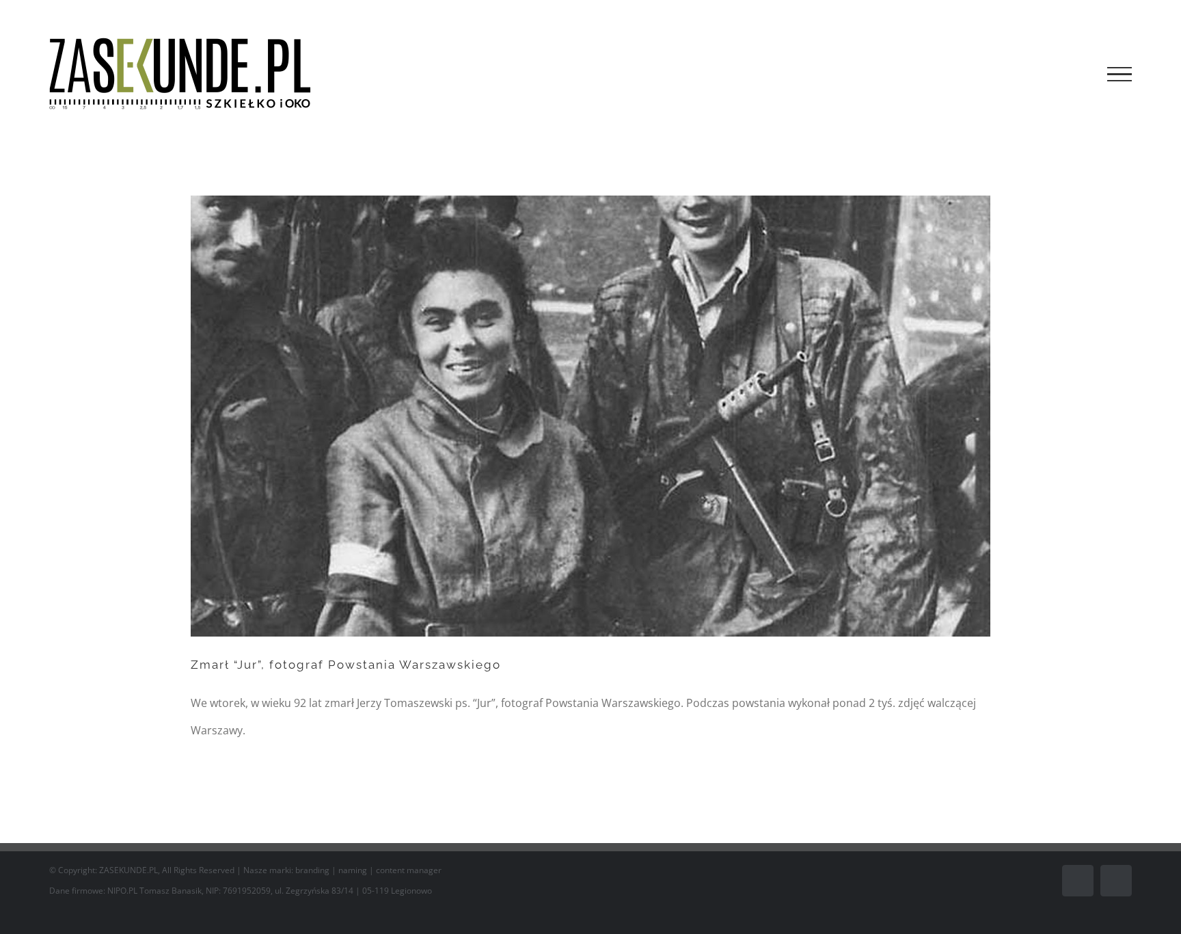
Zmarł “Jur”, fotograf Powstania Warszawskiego (346, 664)
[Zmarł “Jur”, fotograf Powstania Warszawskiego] (590, 416)
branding (312, 870)
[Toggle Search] (1072, 74)
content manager (409, 870)
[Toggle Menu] (1119, 74)
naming (352, 870)
